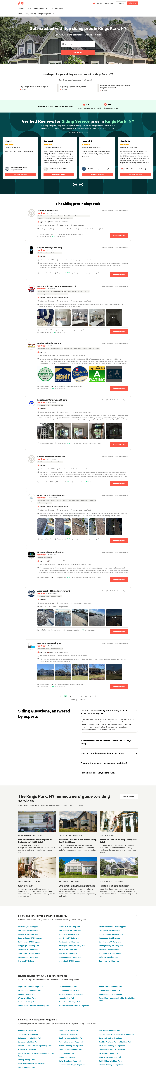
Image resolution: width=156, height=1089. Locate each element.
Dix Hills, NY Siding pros (68, 949)
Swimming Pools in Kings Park (29, 1038)
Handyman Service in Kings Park (71, 1038)
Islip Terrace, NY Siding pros (110, 953)
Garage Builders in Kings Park (110, 994)
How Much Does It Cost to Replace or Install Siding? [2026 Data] (35, 840)
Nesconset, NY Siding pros (28, 957)
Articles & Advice (57, 8)
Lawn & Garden (39, 8)
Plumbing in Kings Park (27, 1030)
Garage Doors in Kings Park (109, 990)
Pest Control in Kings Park (69, 1034)
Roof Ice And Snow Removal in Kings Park (115, 1042)
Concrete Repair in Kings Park (110, 1038)
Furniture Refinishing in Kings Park (72, 1065)
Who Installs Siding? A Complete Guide (77, 886)
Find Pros (78, 52)
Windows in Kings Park (27, 998)
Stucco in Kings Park (66, 998)
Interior (21, 8)
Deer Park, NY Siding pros (109, 949)
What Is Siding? (25, 886)
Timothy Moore (65, 835)
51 (90, 696)
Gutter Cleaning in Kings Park (70, 1061)
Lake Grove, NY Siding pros (69, 938)
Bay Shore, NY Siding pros (109, 961)
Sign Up (132, 3)
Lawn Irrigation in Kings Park (110, 1057)
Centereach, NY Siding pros (109, 930)
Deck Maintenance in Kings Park (71, 1042)
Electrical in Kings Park (27, 1049)
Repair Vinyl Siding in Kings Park (30, 986)
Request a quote (20, 174)
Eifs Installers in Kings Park (69, 990)
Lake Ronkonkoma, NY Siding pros (112, 927)
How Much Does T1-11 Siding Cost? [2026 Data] (118, 840)
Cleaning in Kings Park (26, 1067)
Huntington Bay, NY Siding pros (111, 946)
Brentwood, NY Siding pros (69, 942)
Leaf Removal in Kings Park (109, 1030)
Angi (101, 835)
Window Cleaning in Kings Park (111, 1065)
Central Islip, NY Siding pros (69, 927)
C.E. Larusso (63, 882)
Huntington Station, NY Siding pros (72, 946)
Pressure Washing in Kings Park (71, 1046)
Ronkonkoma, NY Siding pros (70, 930)
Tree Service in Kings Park (28, 1034)
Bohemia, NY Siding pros (108, 957)
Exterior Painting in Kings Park (29, 990)
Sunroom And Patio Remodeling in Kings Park (116, 1034)
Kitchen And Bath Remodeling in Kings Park (34, 1046)
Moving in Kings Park (67, 1057)
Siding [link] (33, 14)
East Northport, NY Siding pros (30, 938)
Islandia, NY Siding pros (27, 961)
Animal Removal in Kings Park (110, 986)
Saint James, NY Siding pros (29, 942)
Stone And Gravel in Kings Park (70, 1049)
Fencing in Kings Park (26, 1060)
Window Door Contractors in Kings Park (74, 1006)
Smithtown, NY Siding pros (28, 927)
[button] (45, 317)
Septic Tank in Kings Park (68, 1030)
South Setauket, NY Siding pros (111, 934)
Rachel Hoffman (24, 835)
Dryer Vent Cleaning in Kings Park (112, 1046)
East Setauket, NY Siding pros (70, 957)
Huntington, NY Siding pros (109, 938)
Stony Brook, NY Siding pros (29, 953)
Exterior (28, 8)
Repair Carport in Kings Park (69, 1002)
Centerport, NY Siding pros (69, 934)
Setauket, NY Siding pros (68, 953)
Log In (121, 3)
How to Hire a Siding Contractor (114, 886)
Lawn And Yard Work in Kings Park (31, 1063)
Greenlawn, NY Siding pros (28, 949)
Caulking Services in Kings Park (71, 994)
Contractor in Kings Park (68, 986)
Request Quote (119, 236)
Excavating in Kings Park (108, 1053)
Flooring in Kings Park (67, 1053)
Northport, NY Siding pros (28, 930)
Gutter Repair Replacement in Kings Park (33, 1006)
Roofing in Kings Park (26, 994)
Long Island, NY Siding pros (69, 961)
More (47, 8)
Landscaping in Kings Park (28, 1042)
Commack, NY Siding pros (28, 934)
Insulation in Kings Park (27, 1002)
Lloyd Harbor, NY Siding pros (110, 942)
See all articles (128, 796)
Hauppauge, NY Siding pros (28, 946)
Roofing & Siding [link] (23, 14)
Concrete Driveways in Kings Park (112, 1049)
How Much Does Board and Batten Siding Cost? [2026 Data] (77, 840)
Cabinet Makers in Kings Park (110, 1061)
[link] (7, 169)
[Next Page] (96, 696)
